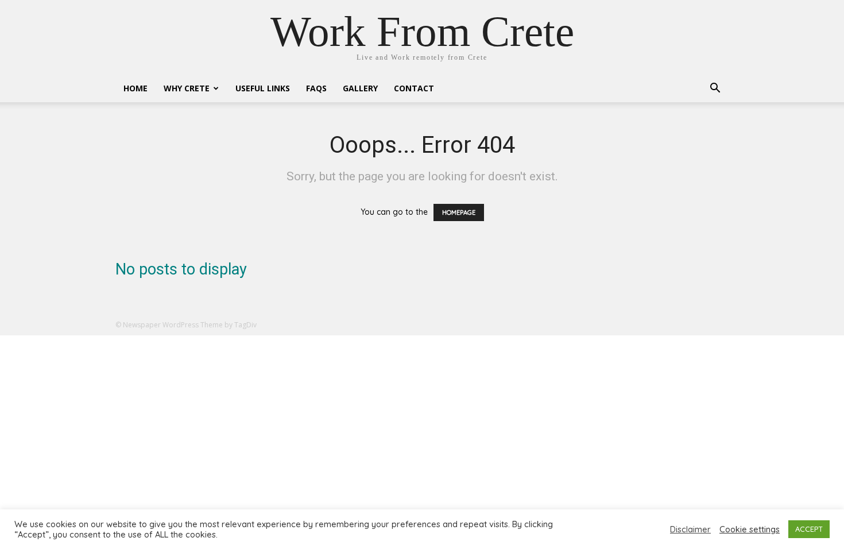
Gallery (360, 88)
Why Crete (187, 88)
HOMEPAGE (458, 212)
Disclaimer (690, 529)
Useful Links (262, 88)
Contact (414, 88)
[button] (715, 89)
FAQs (316, 88)
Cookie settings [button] (749, 529)
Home (135, 88)
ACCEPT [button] (809, 528)
